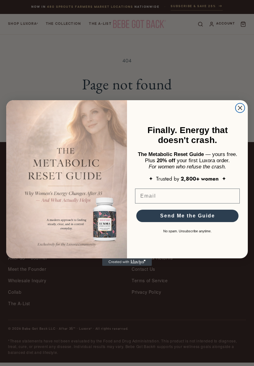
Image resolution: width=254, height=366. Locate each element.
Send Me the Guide (187, 215)
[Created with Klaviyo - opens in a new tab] (127, 262)
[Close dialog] (240, 108)
